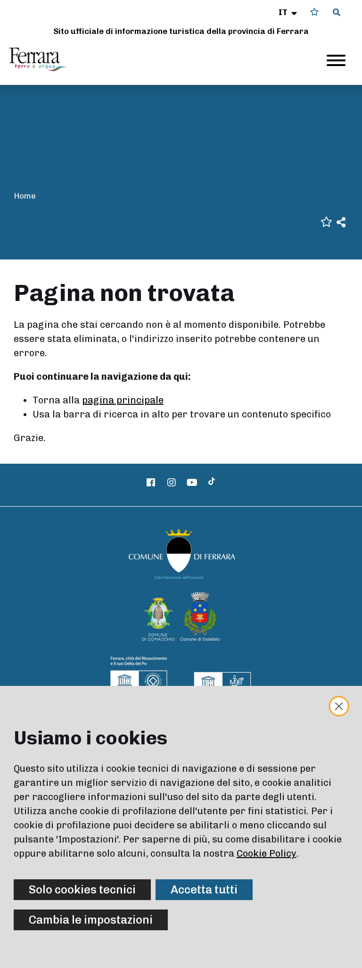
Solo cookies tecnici (82, 889)
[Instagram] (171, 482)
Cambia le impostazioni (91, 919)
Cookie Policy (266, 853)
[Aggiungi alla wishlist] (326, 221)
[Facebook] (151, 482)
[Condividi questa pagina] (341, 221)
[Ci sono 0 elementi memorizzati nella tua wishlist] (314, 12)
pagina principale (123, 400)
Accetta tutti (204, 889)
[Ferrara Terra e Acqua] (42, 59)
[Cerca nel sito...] (336, 12)
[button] (289, 12)
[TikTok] (211, 482)
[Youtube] (192, 482)
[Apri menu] (336, 60)
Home (25, 195)
